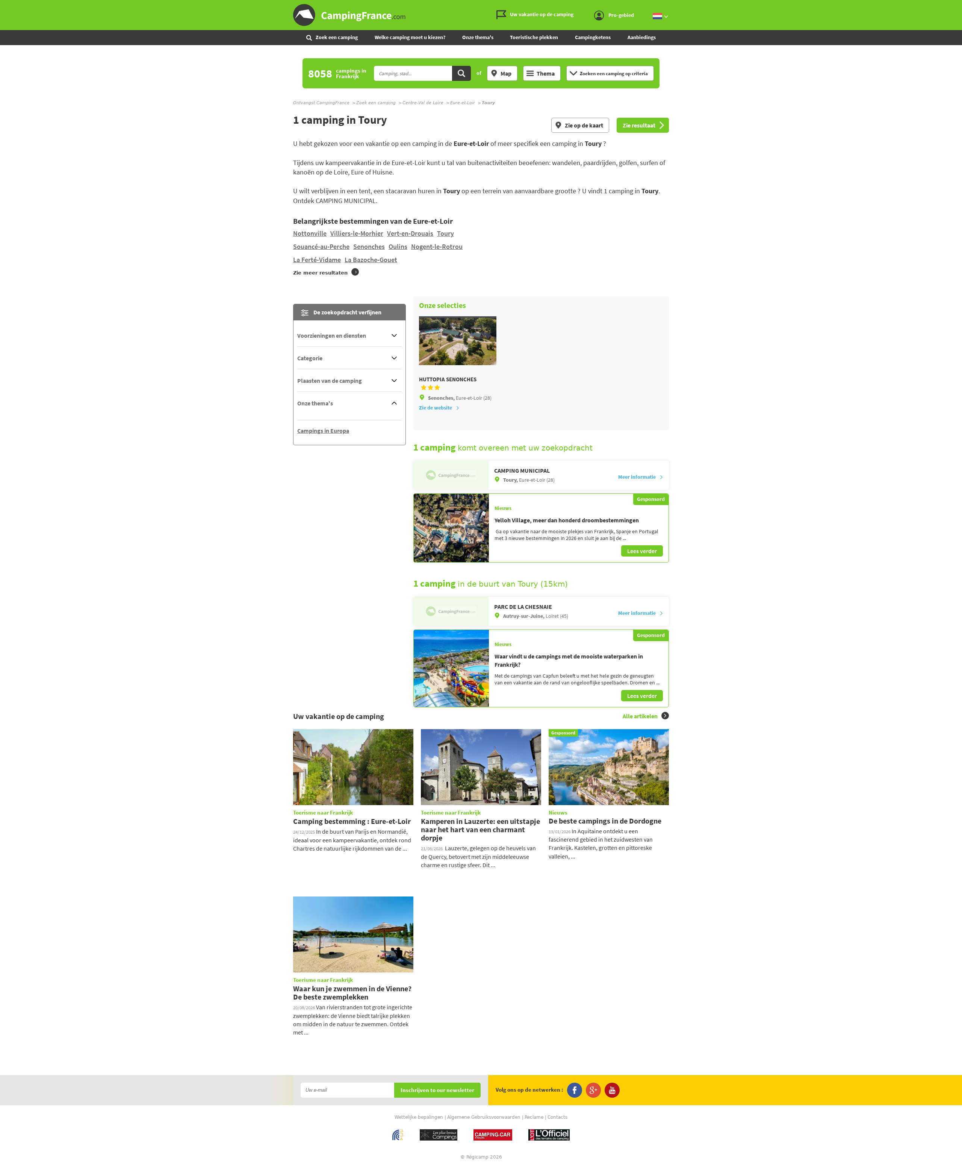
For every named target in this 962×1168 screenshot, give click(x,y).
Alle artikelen (640, 716)
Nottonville (310, 233)
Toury (445, 233)
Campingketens (593, 37)
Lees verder (642, 551)
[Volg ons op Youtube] (612, 1090)
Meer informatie (637, 476)
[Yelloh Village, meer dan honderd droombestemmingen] (451, 528)
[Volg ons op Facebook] (574, 1090)
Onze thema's (477, 37)
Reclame (534, 1117)
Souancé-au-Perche (321, 246)
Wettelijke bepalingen (419, 1117)
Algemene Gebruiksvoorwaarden (483, 1117)
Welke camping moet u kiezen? (410, 37)
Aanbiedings (642, 37)
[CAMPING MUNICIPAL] (451, 475)
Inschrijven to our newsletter (437, 1090)
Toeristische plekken (534, 37)
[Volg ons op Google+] (593, 1090)
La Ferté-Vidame (317, 259)
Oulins (398, 246)
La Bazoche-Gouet (371, 259)
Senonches (369, 246)
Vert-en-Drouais (410, 233)
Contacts (557, 1117)
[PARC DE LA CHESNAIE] (451, 611)
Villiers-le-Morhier (356, 233)
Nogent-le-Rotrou (437, 246)
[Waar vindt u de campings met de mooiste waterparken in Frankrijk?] (451, 668)
